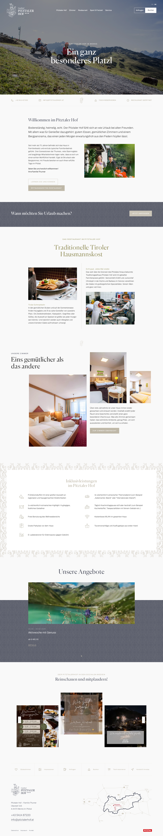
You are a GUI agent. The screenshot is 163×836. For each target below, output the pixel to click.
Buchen (151, 10)
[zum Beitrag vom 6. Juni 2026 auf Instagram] (81, 713)
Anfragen (139, 10)
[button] (19, 720)
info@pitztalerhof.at (22, 819)
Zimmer (72, 10)
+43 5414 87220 (20, 815)
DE (155, 4)
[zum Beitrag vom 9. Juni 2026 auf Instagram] (37, 726)
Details (32, 645)
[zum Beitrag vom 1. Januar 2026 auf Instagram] (125, 726)
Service (108, 10)
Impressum (24, 830)
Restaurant (82, 10)
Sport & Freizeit (96, 10)
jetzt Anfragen (140, 213)
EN (152, 4)
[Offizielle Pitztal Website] (147, 830)
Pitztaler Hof (61, 10)
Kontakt (31, 830)
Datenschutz (15, 830)
